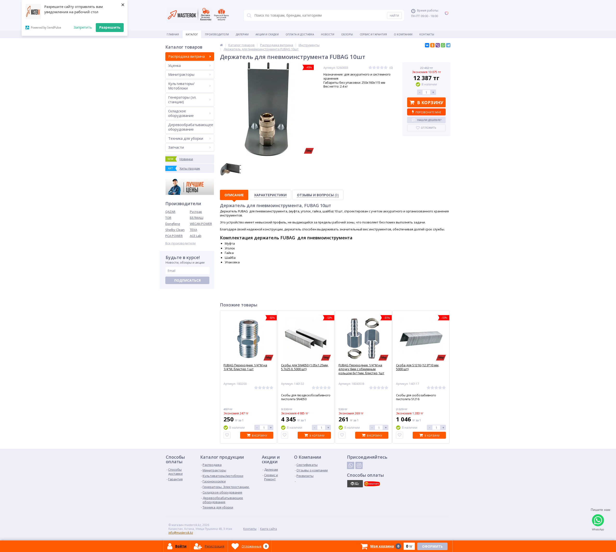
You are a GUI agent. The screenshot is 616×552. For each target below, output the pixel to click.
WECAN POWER (201, 224)
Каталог (192, 34)
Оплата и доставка (300, 34)
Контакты (426, 34)
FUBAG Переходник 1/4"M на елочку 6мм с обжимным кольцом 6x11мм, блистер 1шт (361, 369)
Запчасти (176, 147)
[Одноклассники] (432, 45)
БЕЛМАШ (196, 218)
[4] (382, 67)
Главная (173, 34)
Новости (327, 34)
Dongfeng (172, 224)
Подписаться (187, 280)
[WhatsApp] (443, 45)
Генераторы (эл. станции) (182, 99)
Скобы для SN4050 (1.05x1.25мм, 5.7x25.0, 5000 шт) (304, 367)
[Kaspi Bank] (372, 483)
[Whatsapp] (350, 465)
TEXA (193, 230)
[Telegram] (448, 45)
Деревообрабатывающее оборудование (190, 127)
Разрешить (109, 27)
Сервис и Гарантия (373, 34)
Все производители (180, 243)
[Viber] (438, 45)
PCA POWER (174, 236)
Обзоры (347, 34)
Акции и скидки (267, 34)
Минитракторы (181, 74)
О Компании (403, 34)
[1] (370, 67)
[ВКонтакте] (427, 45)
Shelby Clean (175, 230)
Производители (217, 34)
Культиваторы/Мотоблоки (181, 86)
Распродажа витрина (186, 56)
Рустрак (196, 211)
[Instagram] (359, 465)
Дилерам (242, 34)
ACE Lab (195, 236)
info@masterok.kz (180, 533)
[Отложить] (227, 435)
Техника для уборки (185, 138)
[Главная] (221, 45)
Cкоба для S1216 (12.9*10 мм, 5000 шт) (417, 367)
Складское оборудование (181, 113)
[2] (374, 67)
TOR (168, 218)
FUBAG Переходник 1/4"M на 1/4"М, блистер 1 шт (245, 367)
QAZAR (170, 211)
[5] (386, 67)
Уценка (174, 65)
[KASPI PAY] (355, 483)
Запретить (83, 27)
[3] (378, 67)
